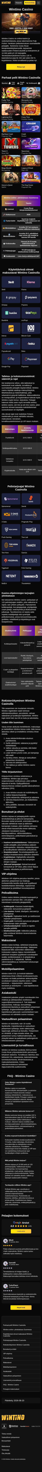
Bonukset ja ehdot (9, 1349)
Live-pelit (13, 83)
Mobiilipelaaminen (10, 1367)
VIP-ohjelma (7, 1353)
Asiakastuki (7, 1371)
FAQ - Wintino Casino (11, 1385)
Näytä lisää (21, 1307)
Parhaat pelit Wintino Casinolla (14, 1325)
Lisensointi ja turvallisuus (12, 1380)
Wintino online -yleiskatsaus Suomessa (17, 1329)
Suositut (5, 83)
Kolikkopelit (33, 83)
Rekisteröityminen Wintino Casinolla (16, 1345)
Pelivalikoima (8, 1358)
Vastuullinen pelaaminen (12, 1376)
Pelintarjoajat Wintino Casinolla (14, 1340)
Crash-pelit (22, 83)
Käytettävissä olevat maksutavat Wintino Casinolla (17, 1335)
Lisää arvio (21, 1231)
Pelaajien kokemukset (11, 1389)
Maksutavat (7, 1362)
